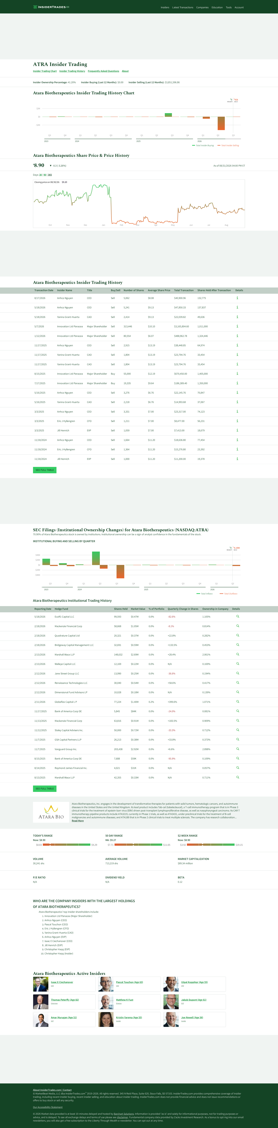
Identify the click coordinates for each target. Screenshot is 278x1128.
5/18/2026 (39, 308)
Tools (229, 8)
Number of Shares (134, 290)
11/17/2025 (40, 346)
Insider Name (64, 290)
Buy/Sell (115, 290)
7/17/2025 (39, 383)
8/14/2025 (39, 768)
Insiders (165, 8)
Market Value (138, 609)
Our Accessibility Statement (48, 1107)
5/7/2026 (39, 327)
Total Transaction (184, 290)
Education (217, 8)
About (125, 71)
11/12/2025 (40, 730)
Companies (202, 8)
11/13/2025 (40, 721)
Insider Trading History (72, 71)
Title (89, 290)
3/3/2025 (39, 412)
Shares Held (121, 609)
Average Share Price (159, 290)
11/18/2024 (40, 440)
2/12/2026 (39, 674)
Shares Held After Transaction (214, 290)
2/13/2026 (39, 655)
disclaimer (122, 1117)
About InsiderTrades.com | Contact (52, 1090)
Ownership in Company (215, 609)
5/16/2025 (39, 393)
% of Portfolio (156, 609)
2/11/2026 (39, 702)
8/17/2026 (39, 298)
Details (239, 290)
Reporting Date (42, 609)
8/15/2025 (39, 374)
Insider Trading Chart (45, 71)
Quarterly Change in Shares (183, 609)
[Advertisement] (120, 36)
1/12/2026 (39, 336)
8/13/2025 (39, 778)
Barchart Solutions (124, 1114)
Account (239, 8)
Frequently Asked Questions (103, 71)
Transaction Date (43, 290)
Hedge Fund (61, 609)
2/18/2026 (39, 626)
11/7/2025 (39, 740)
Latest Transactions (182, 8)
